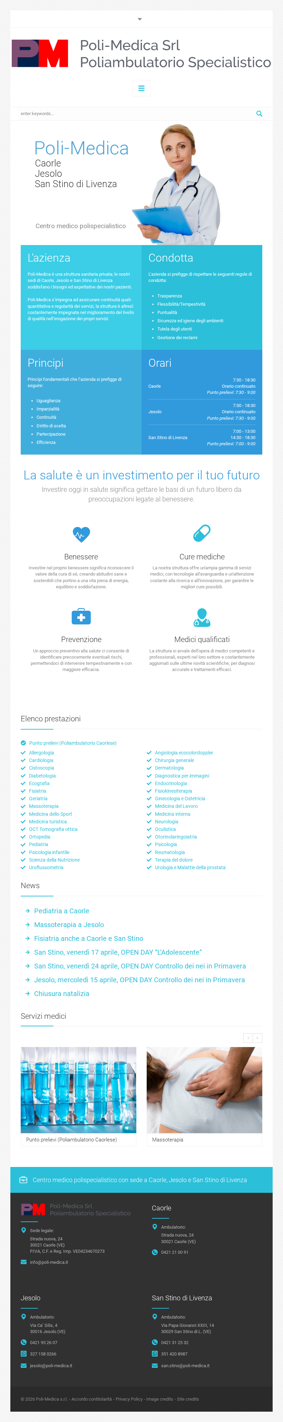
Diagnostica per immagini (182, 776)
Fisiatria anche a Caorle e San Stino (88, 938)
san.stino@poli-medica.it (185, 1365)
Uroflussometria (46, 867)
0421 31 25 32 (174, 1342)
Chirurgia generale (174, 760)
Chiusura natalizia (61, 993)
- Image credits (158, 1399)
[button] (263, 1409)
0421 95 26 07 (43, 1342)
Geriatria (38, 798)
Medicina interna (173, 814)
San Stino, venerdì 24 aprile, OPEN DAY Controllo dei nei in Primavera (140, 966)
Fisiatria (37, 791)
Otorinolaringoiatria (176, 837)
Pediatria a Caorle (61, 911)
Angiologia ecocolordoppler (184, 752)
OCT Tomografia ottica (53, 829)
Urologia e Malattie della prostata (190, 867)
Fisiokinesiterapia (173, 791)
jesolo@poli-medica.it (51, 1365)
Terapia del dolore (174, 860)
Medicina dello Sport (50, 814)
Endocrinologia (171, 783)
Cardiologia (41, 760)
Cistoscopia (41, 768)
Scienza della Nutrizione (54, 860)
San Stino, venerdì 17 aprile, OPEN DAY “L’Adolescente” (118, 952)
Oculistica (165, 829)
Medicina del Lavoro (176, 806)
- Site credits (187, 1399)
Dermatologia (169, 768)
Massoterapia (44, 806)
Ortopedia (39, 837)
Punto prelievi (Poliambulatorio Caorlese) (73, 743)
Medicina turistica (48, 821)
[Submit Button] (259, 113)
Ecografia (39, 783)
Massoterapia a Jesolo (69, 925)
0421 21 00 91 (174, 1252)
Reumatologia (170, 852)
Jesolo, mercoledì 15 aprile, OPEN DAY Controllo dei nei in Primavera (139, 980)
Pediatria (38, 844)
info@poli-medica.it (49, 1262)
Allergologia (41, 752)
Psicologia (166, 844)
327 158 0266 (43, 1354)
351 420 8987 (174, 1354)
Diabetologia (42, 776)
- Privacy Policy (128, 1399)
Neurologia (166, 821)
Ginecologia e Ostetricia (180, 798)
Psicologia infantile (49, 852)
